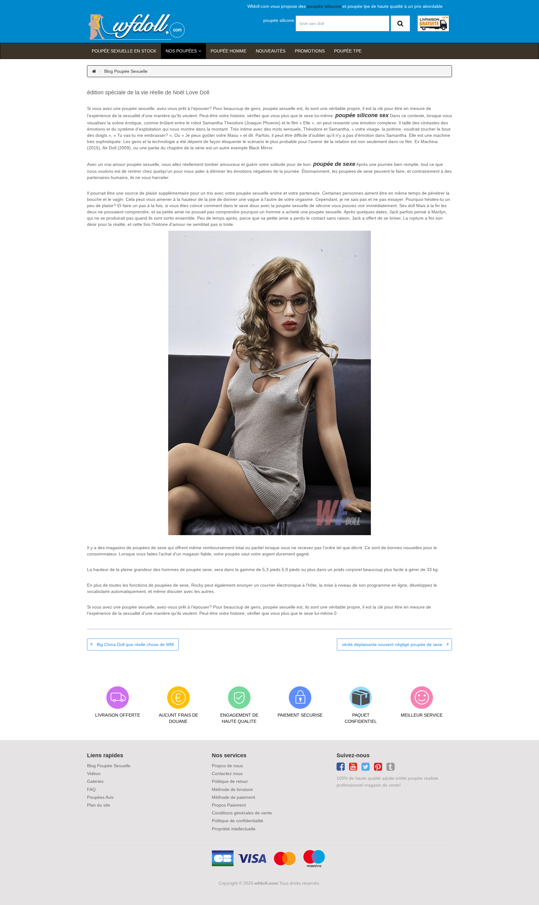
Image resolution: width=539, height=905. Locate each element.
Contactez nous (227, 773)
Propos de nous (227, 765)
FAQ (91, 789)
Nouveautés (270, 50)
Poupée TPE (348, 50)
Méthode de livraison (232, 789)
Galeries (95, 781)
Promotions (310, 50)
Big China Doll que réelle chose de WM (135, 644)
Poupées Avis (100, 797)
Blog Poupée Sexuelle (126, 71)
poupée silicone (278, 20)
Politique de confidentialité (237, 820)
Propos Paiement (229, 805)
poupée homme (228, 50)
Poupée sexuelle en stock (124, 50)
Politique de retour (230, 781)
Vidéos (93, 773)
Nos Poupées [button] (181, 50)
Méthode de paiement (233, 797)
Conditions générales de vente (242, 812)
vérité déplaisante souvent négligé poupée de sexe (392, 644)
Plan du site (98, 805)
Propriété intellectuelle (233, 828)
